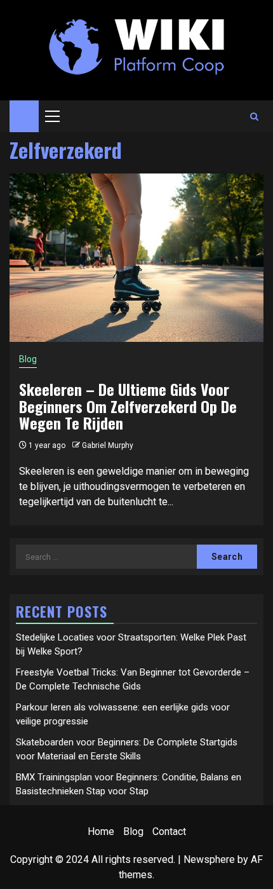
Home (101, 831)
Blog (28, 359)
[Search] (254, 116)
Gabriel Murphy (107, 445)
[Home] (24, 117)
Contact (169, 831)
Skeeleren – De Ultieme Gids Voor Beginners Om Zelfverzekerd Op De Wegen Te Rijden (128, 405)
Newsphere (209, 859)
